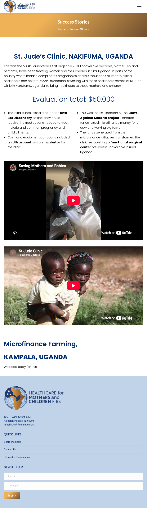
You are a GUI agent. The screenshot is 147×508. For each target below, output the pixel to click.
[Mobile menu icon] (139, 6)
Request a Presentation (17, 457)
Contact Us (10, 449)
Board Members (12, 441)
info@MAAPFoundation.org (19, 424)
